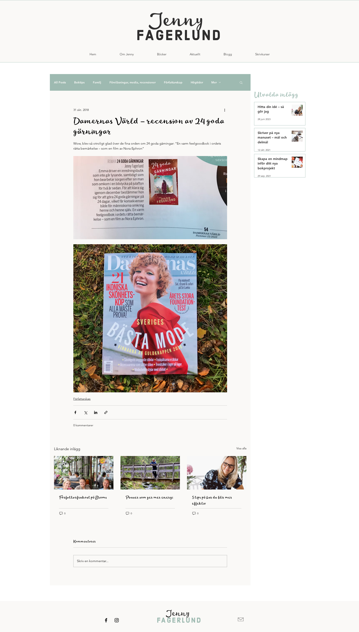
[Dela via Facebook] (75, 412)
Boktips (79, 82)
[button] (262, 54)
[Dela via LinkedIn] (96, 412)
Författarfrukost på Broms (83, 497)
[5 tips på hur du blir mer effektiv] (216, 472)
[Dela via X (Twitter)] (85, 412)
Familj (97, 82)
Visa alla (241, 448)
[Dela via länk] (106, 412)
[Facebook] (106, 620)
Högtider (197, 82)
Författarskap (173, 82)
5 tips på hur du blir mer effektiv (212, 500)
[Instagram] (116, 620)
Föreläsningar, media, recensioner (132, 82)
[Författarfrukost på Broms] (83, 472)
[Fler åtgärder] (224, 109)
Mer (214, 82)
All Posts (60, 82)
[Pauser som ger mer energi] (150, 472)
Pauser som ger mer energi (149, 497)
